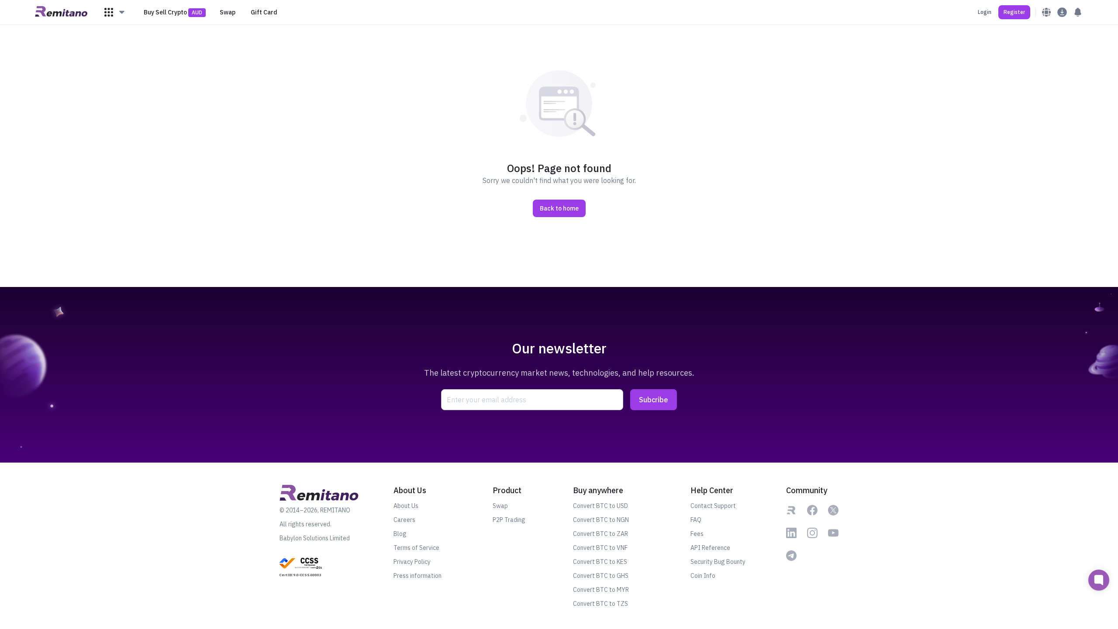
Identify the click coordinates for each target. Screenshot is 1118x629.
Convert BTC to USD (600, 506)
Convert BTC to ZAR (600, 534)
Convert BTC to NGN (601, 520)
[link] (301, 566)
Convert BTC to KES (600, 562)
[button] (115, 12)
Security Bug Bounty (717, 562)
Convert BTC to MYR (601, 590)
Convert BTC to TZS (600, 604)
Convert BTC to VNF (600, 548)
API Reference (710, 548)
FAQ (695, 520)
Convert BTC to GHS (600, 576)
